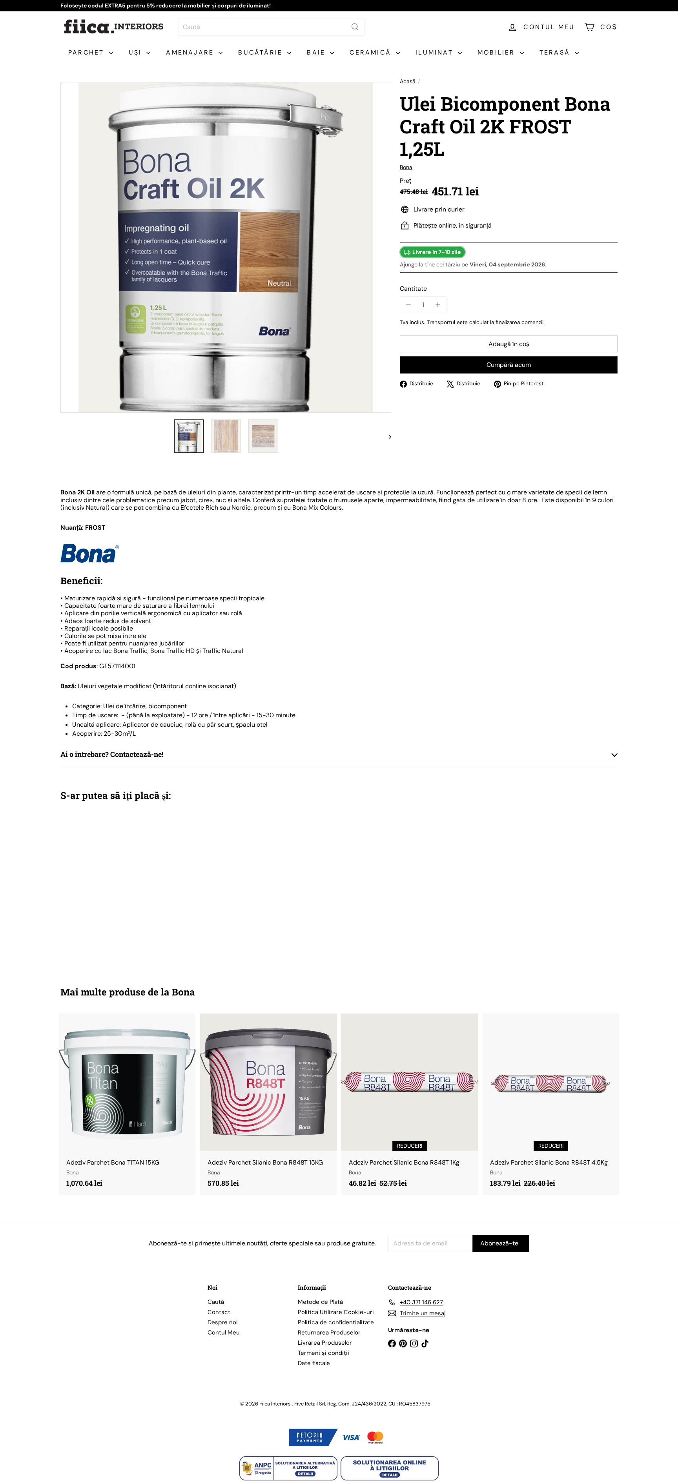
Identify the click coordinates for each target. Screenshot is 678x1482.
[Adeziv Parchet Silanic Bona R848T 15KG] (268, 1105)
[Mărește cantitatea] (437, 304)
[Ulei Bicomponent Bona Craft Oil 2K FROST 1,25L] (103, 888)
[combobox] (271, 27)
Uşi (137, 52)
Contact (219, 1312)
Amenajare (191, 52)
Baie (317, 52)
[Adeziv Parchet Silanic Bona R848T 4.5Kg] (551, 1105)
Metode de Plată (320, 1302)
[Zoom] (226, 247)
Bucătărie (261, 52)
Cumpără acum (509, 365)
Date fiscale (314, 1363)
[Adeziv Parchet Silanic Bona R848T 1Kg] (409, 1105)
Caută (216, 1302)
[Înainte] (386, 436)
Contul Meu (224, 1332)
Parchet (87, 52)
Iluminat (436, 52)
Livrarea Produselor (325, 1343)
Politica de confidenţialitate (336, 1322)
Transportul (441, 322)
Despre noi (223, 1322)
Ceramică (372, 52)
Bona (183, 992)
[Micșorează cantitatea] (408, 304)
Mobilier (498, 52)
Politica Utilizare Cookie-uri (336, 1312)
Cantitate (413, 288)
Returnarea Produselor (329, 1332)
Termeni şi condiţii (323, 1353)
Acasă (408, 81)
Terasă (556, 52)
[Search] (355, 27)
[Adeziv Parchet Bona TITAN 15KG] (127, 1105)
